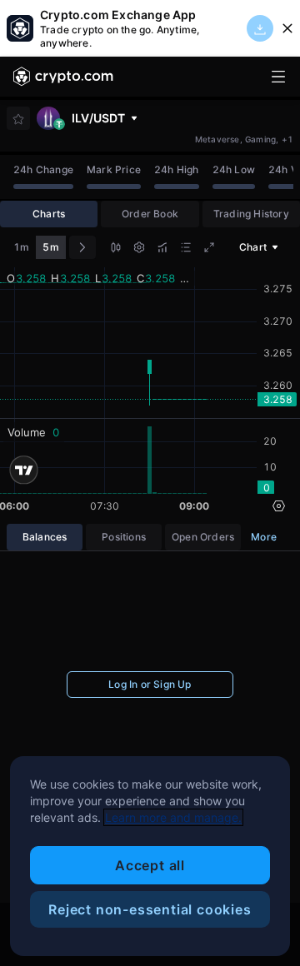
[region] (150, 856)
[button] (115, 249)
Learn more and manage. (173, 817)
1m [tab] (21, 247)
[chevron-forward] (82, 247)
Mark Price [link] (114, 169)
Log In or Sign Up (149, 684)
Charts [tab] (48, 213)
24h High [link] (176, 169)
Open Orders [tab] (203, 536)
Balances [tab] (45, 536)
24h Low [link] (233, 169)
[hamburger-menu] (278, 77)
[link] (63, 77)
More (264, 536)
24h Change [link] (43, 169)
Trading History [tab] (251, 213)
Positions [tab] (124, 536)
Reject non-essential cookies (149, 909)
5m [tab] (50, 247)
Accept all (150, 865)
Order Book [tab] (150, 213)
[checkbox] (18, 119)
